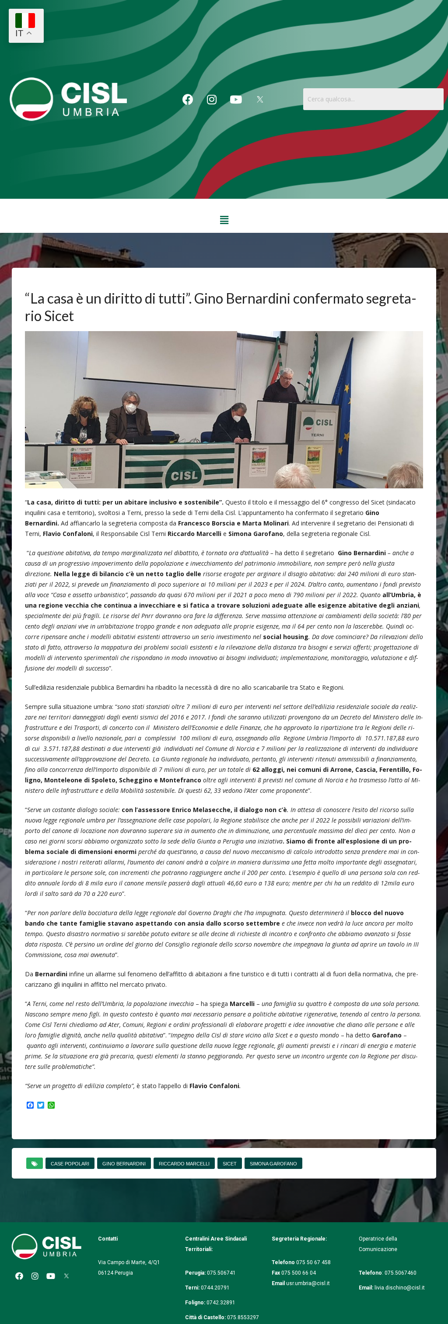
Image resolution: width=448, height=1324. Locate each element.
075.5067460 (401, 1273)
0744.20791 (215, 1288)
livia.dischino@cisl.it (399, 1288)
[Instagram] (212, 99)
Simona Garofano (273, 1163)
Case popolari (70, 1163)
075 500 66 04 (298, 1273)
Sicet (230, 1163)
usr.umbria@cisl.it (308, 1283)
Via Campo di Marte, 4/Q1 (129, 1262)
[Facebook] (188, 99)
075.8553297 (243, 1317)
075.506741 (222, 1273)
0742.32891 (220, 1303)
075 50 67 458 (314, 1262)
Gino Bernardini (124, 1163)
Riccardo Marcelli (184, 1163)
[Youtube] (236, 99)
